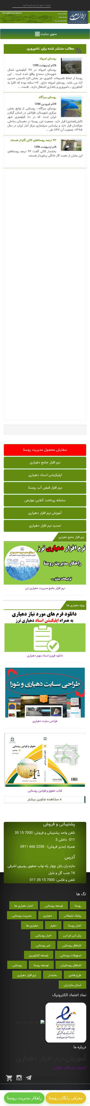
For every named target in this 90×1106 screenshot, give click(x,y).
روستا (78, 905)
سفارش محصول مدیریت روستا (45, 449)
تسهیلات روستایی (70, 955)
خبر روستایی (43, 945)
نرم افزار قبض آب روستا (45, 487)
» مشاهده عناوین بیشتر (45, 799)
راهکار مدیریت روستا (24, 1098)
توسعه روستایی (54, 905)
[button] (48, 34)
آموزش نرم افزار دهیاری (45, 513)
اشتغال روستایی (71, 945)
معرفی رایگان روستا (66, 1098)
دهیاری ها (32, 925)
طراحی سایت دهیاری (45, 721)
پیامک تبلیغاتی (72, 915)
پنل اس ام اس (72, 935)
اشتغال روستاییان (70, 965)
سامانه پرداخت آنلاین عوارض (45, 500)
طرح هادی (75, 975)
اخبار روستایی (43, 935)
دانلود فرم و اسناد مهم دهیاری (45, 655)
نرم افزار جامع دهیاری (45, 462)
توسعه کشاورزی (38, 955)
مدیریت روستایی (22, 915)
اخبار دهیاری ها (23, 905)
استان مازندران (72, 985)
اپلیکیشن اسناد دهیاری (45, 475)
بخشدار (52, 975)
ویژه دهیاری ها (75, 605)
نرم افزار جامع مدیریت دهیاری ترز (45, 588)
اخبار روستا (74, 925)
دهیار (53, 925)
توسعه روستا (41, 965)
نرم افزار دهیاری (26, 975)
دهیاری (47, 915)
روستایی (17, 965)
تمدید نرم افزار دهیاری (45, 525)
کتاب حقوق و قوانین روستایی (45, 790)
